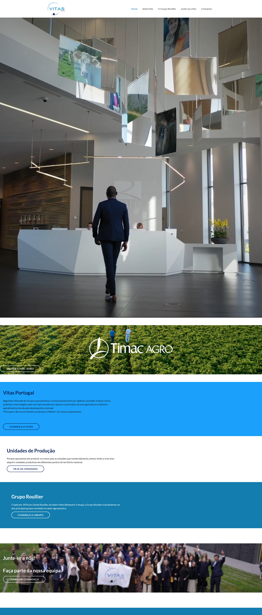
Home (134, 8)
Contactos (206, 8)
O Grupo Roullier (167, 8)
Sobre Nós (147, 8)
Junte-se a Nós (188, 8)
